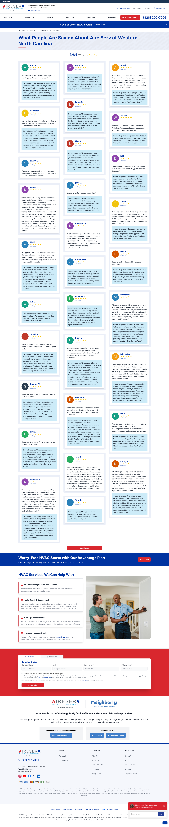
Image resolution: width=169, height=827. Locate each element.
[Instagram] (20, 776)
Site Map (128, 769)
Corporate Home (131, 774)
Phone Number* (89, 665)
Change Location (35, 10)
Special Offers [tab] (160, 8)
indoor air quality (61, 637)
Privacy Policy (47, 677)
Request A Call (32, 685)
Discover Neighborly (59, 735)
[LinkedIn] (38, 776)
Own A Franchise (98, 765)
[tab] (50, 17)
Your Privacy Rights (111, 809)
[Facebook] (29, 776)
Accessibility (79, 809)
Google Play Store (117, 735)
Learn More (144, 559)
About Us (95, 760)
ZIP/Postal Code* (126, 665)
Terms (38, 677)
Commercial (53, 656)
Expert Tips (129, 756)
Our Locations (130, 765)
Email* (55, 665)
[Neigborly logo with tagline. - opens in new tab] (104, 704)
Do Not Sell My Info (92, 809)
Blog (126, 760)
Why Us (95, 756)
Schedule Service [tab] (131, 17)
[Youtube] (24, 776)
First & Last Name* (28, 665)
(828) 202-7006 (30, 760)
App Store (98, 735)
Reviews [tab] (147, 8)
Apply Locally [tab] (137, 8)
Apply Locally (97, 774)
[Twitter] (34, 776)
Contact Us (96, 769)
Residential (31, 656)
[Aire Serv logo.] (13, 8)
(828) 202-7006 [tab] (155, 17)
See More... (84, 548)
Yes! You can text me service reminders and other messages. (43, 673)
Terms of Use (55, 809)
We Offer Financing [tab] (123, 8)
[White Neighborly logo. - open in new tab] (6, 1)
